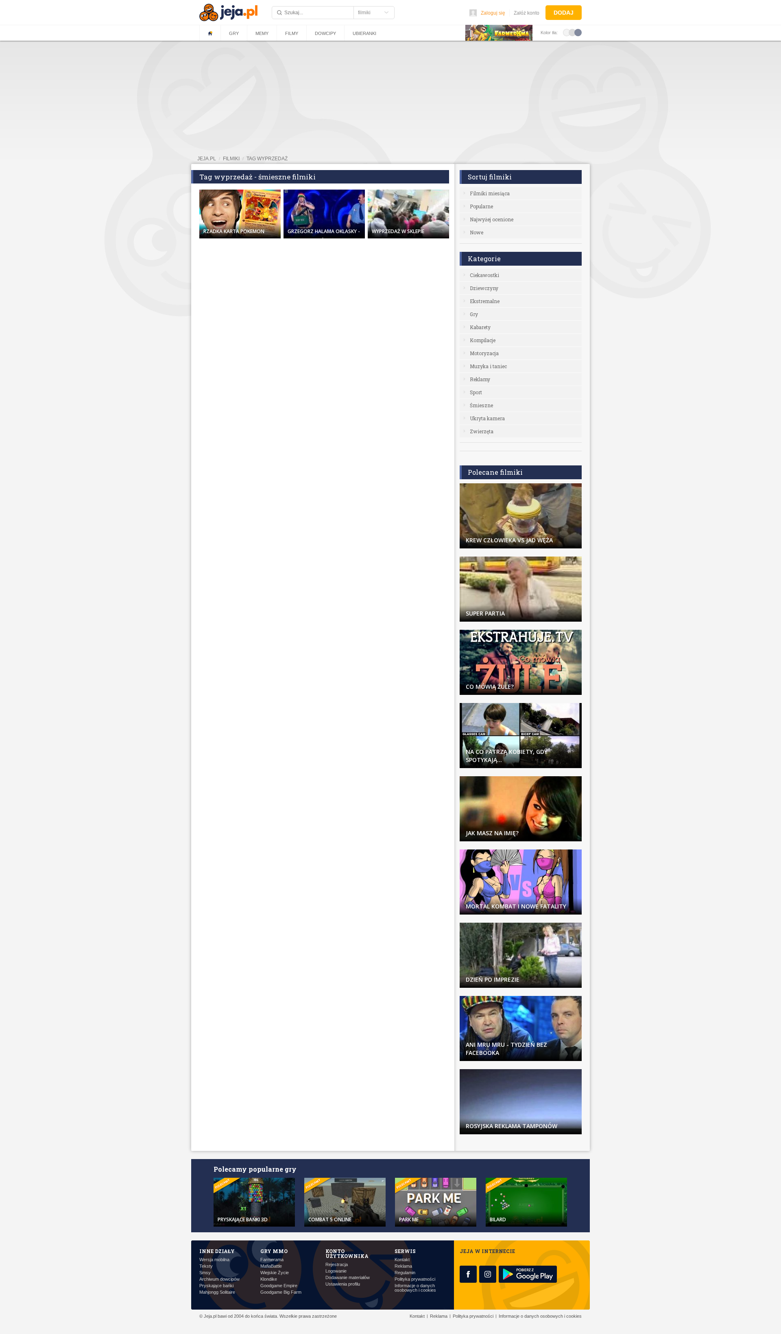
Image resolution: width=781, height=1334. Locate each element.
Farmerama (272, 1260)
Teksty (206, 1266)
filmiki (231, 158)
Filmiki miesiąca (490, 193)
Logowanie (336, 1271)
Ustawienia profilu (342, 1284)
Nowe (476, 232)
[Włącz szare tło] (572, 32)
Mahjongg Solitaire (217, 1292)
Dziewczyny (484, 288)
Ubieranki (364, 33)
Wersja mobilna (214, 1260)
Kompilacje (482, 340)
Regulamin (405, 1273)
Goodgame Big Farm (280, 1292)
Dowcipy (325, 33)
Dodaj (564, 12)
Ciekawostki (484, 275)
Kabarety (480, 327)
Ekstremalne (485, 301)
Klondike (268, 1279)
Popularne (481, 206)
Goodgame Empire (278, 1286)
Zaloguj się (493, 13)
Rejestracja (336, 1264)
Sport (476, 392)
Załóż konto (526, 13)
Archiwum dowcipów (219, 1279)
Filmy (291, 33)
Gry (234, 33)
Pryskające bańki (216, 1286)
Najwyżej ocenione (491, 219)
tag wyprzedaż (267, 158)
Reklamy (480, 379)
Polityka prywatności (415, 1279)
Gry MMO (274, 1251)
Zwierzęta (481, 431)
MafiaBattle (271, 1266)
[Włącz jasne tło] (566, 32)
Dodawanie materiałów (347, 1277)
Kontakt (402, 1260)
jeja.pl (206, 158)
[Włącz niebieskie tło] (578, 32)
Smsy (205, 1273)
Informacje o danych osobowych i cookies (415, 1288)
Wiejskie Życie (274, 1273)
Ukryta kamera (487, 418)
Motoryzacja (484, 353)
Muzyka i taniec (488, 366)
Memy (261, 33)
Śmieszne (481, 405)
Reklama (403, 1266)
